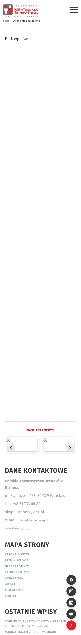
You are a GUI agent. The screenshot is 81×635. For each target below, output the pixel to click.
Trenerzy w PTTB (17, 572)
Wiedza (10, 584)
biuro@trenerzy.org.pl (33, 520)
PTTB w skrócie (16, 560)
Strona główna (17, 554)
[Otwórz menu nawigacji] (73, 10)
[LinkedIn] (71, 602)
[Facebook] (71, 580)
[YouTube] (71, 614)
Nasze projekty (17, 566)
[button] (11, 447)
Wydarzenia (14, 578)
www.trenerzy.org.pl (18, 528)
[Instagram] (71, 591)
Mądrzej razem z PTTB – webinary (31, 632)
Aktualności (14, 590)
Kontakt (11, 596)
